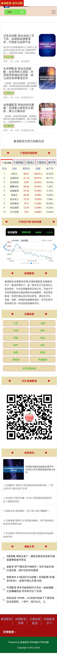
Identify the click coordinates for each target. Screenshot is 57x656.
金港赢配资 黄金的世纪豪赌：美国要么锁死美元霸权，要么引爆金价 (18, 108)
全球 (16, 330)
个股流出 (41, 162)
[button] (5, 247)
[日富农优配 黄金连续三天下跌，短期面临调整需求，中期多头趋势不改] (47, 45)
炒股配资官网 (20, 621)
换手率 (51, 162)
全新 (42, 323)
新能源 (15, 359)
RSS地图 (33, 642)
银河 (16, 344)
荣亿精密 (14, 207)
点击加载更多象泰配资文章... (28, 141)
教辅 (42, 352)
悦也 (42, 337)
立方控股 (14, 211)
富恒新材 (14, 182)
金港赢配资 (9, 125)
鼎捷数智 (14, 190)
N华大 (14, 173)
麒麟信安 (14, 186)
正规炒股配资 (34, 621)
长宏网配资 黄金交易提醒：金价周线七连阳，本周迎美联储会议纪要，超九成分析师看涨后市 (18, 73)
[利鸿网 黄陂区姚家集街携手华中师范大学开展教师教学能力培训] (13, 469)
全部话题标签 (29, 368)
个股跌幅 (18, 162)
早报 (16, 337)
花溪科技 (14, 177)
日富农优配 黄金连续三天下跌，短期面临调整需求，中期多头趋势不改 (18, 39)
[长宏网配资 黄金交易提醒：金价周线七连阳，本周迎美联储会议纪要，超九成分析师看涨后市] (47, 78)
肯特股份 (14, 203)
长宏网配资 (9, 93)
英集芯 (14, 194)
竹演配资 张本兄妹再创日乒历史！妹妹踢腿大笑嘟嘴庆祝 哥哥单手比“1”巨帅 (30, 589)
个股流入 (30, 162)
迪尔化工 (14, 199)
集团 (16, 352)
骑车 (42, 330)
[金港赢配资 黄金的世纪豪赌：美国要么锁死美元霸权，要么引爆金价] (47, 114)
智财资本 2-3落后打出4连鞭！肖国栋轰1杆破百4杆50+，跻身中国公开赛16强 (31, 578)
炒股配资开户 (49, 621)
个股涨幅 (7, 162)
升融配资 (42, 359)
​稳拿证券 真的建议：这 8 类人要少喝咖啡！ (28, 510)
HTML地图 (44, 642)
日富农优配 (9, 57)
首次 (42, 344)
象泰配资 (6, 619)
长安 (16, 323)
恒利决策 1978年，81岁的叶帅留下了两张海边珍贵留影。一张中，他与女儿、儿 (30, 599)
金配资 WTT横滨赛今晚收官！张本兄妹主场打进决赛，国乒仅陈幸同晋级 (30, 568)
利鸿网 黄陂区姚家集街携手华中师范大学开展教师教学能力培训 (40, 469)
